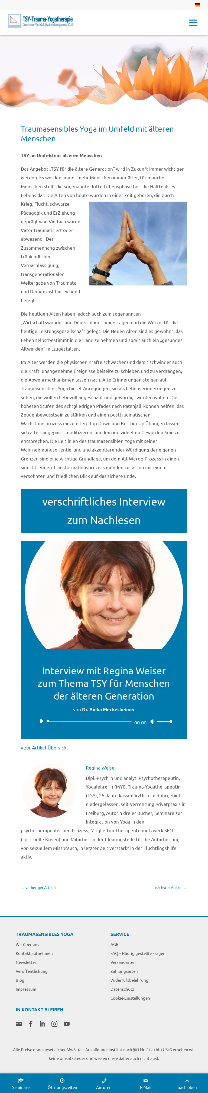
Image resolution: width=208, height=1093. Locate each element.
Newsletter (26, 962)
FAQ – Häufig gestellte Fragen (137, 953)
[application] (104, 721)
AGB (114, 944)
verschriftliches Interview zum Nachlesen (103, 510)
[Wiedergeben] (41, 721)
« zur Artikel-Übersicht (44, 747)
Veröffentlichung (32, 971)
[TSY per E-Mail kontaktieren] (19, 1024)
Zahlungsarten (124, 971)
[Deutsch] (197, 6)
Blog (20, 980)
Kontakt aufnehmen (34, 953)
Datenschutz (122, 989)
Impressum (26, 989)
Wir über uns (27, 944)
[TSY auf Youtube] (67, 1024)
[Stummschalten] (152, 721)
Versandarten (123, 962)
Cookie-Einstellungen (130, 997)
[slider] (163, 721)
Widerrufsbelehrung (129, 980)
